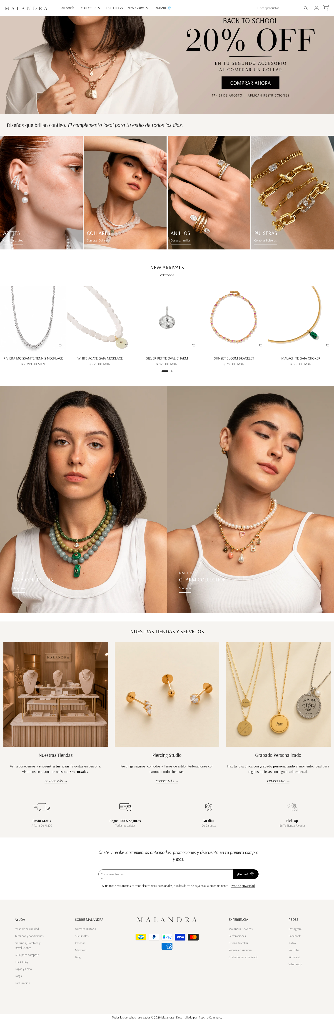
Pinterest (294, 957)
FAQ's (18, 976)
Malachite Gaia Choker (300, 358)
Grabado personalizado (243, 957)
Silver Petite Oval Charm (167, 358)
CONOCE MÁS (54, 781)
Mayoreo (80, 950)
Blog (77, 957)
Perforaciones (237, 936)
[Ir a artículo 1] (165, 371)
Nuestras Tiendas (56, 755)
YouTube (294, 950)
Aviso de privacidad (243, 886)
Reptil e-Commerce (210, 1017)
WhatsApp (295, 964)
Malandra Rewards (241, 929)
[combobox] (277, 8)
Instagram (295, 929)
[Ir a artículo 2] (171, 371)
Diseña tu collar (238, 943)
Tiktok (292, 943)
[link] (41, 192)
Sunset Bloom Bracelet (234, 358)
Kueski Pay (21, 962)
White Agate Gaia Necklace (100, 358)
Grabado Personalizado (278, 755)
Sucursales (82, 936)
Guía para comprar (27, 955)
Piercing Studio (167, 755)
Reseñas (80, 943)
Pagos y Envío (23, 969)
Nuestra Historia (85, 929)
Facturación (22, 983)
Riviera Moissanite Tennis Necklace (33, 358)
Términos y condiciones (29, 936)
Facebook (295, 936)
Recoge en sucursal (240, 950)
